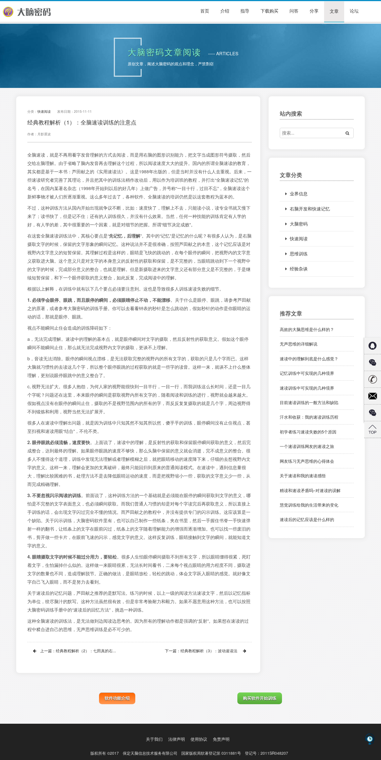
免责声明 (221, 739)
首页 (204, 11)
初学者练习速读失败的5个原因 (308, 432)
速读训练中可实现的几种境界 (307, 388)
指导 (244, 11)
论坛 (354, 11)
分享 (314, 11)
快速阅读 (44, 111)
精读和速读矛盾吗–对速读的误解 (310, 490)
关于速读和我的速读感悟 (303, 475)
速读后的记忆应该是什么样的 (307, 519)
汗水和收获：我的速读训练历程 (309, 417)
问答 (294, 11)
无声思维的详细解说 (298, 344)
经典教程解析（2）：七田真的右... (86, 650)
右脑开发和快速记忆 (310, 208)
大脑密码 (299, 223)
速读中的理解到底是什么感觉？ (309, 358)
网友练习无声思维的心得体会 (307, 461)
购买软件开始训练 (259, 698)
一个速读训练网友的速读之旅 (307, 446)
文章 (334, 11)
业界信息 (299, 193)
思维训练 (299, 253)
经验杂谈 (299, 268)
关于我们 (154, 739)
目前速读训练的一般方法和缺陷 (309, 402)
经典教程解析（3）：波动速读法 (208, 650)
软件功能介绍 (117, 698)
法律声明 (176, 739)
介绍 (224, 11)
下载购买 (269, 11)
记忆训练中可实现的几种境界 (307, 373)
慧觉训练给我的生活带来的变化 (309, 505)
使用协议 (199, 739)
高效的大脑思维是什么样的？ (307, 329)
